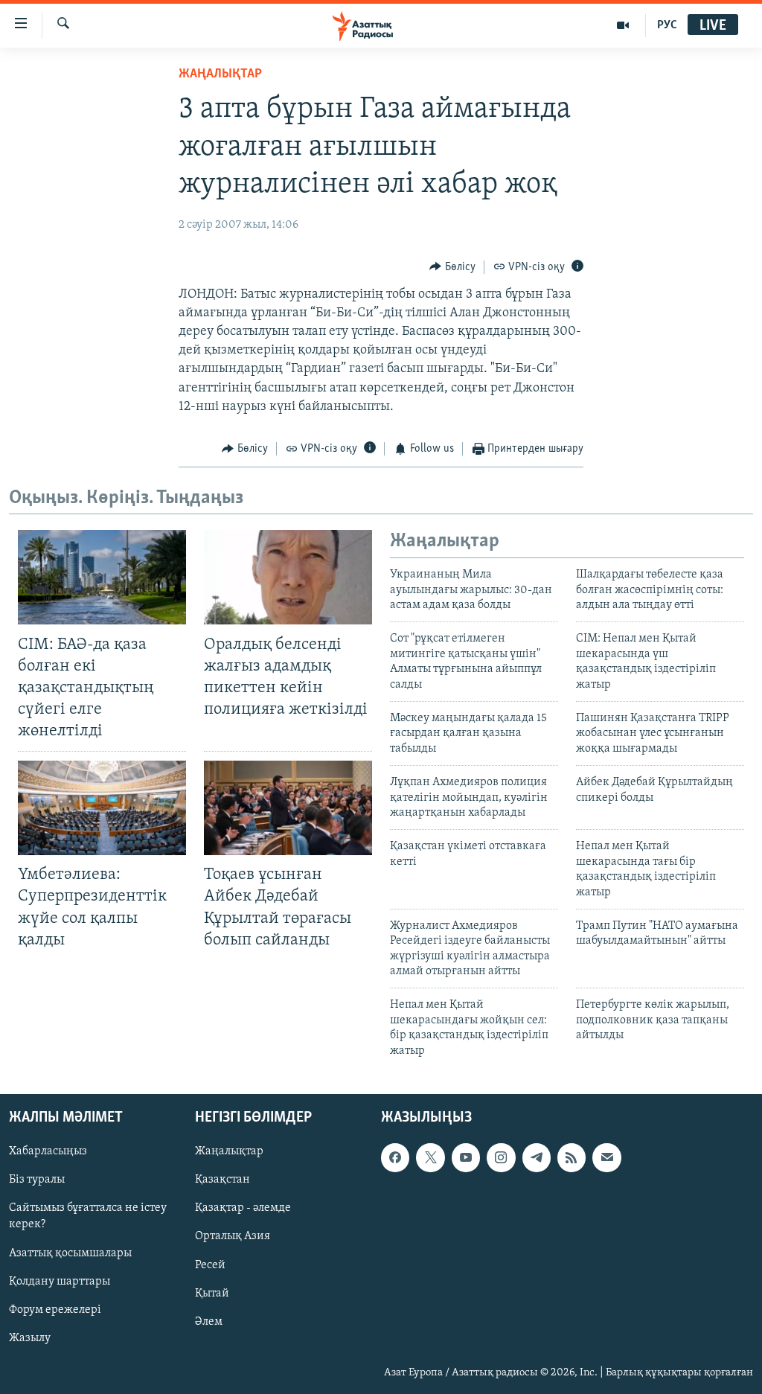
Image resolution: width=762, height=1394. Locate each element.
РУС (667, 25)
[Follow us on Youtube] (466, 1157)
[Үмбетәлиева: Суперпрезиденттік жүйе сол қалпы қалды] (102, 808)
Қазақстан (222, 1180)
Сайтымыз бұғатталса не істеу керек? (88, 1216)
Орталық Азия (232, 1237)
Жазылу (30, 1338)
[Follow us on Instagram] (501, 1157)
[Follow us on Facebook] (395, 1157)
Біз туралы (37, 1180)
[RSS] (571, 1157)
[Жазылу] (606, 1157)
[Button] (452, 267)
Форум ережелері (55, 1310)
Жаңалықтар (229, 1151)
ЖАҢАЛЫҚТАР (220, 74)
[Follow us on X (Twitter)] (430, 1157)
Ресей (210, 1265)
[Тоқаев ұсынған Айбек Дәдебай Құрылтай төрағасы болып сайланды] (288, 808)
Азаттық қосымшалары (70, 1253)
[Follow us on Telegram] (536, 1157)
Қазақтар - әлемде (243, 1208)
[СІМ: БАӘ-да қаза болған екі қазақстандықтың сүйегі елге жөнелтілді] (102, 577)
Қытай (212, 1293)
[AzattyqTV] (623, 25)
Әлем (208, 1322)
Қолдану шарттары (59, 1282)
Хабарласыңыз (48, 1151)
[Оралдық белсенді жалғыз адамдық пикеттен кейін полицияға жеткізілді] (288, 577)
